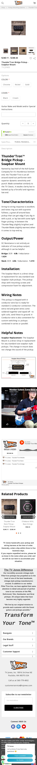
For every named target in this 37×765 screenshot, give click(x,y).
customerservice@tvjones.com (18, 685)
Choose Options (9, 517)
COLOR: (5, 79)
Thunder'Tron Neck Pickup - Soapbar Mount (9, 524)
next (35, 516)
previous (2, 516)
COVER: (5, 93)
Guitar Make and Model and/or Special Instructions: (18, 108)
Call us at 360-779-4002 (18, 680)
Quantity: (5, 123)
